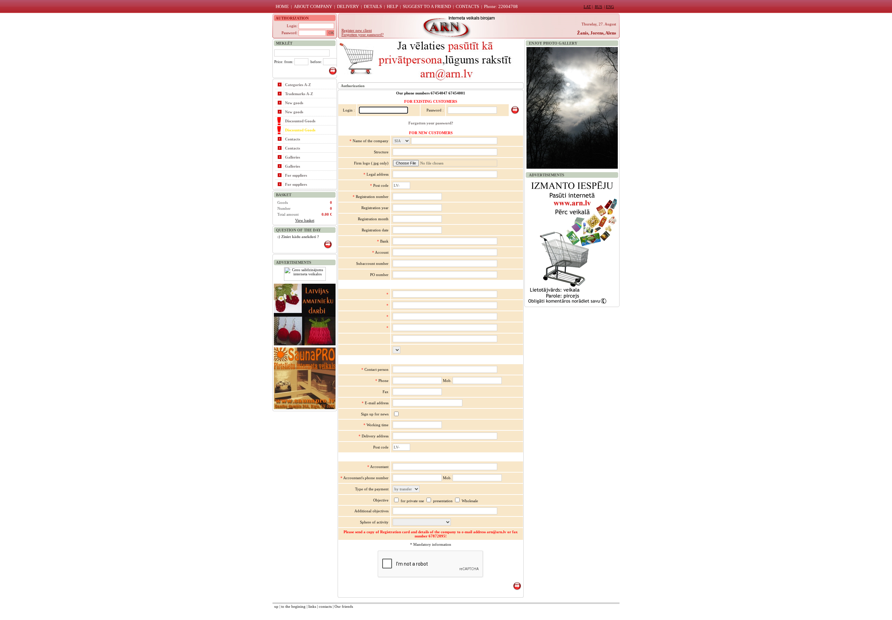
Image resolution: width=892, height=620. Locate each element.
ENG (610, 7)
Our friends (343, 606)
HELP (392, 6)
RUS (598, 7)
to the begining (293, 606)
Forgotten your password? (430, 123)
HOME (282, 6)
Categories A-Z (298, 85)
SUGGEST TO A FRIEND (427, 6)
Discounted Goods (300, 121)
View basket (304, 220)
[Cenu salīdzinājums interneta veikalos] (305, 279)
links (312, 606)
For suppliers (296, 175)
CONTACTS (467, 6)
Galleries (292, 157)
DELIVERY (348, 6)
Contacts (292, 139)
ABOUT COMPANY (313, 6)
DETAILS (373, 6)
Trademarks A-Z (299, 94)
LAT (587, 7)
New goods (294, 103)
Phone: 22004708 (501, 6)
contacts (325, 606)
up (276, 606)
